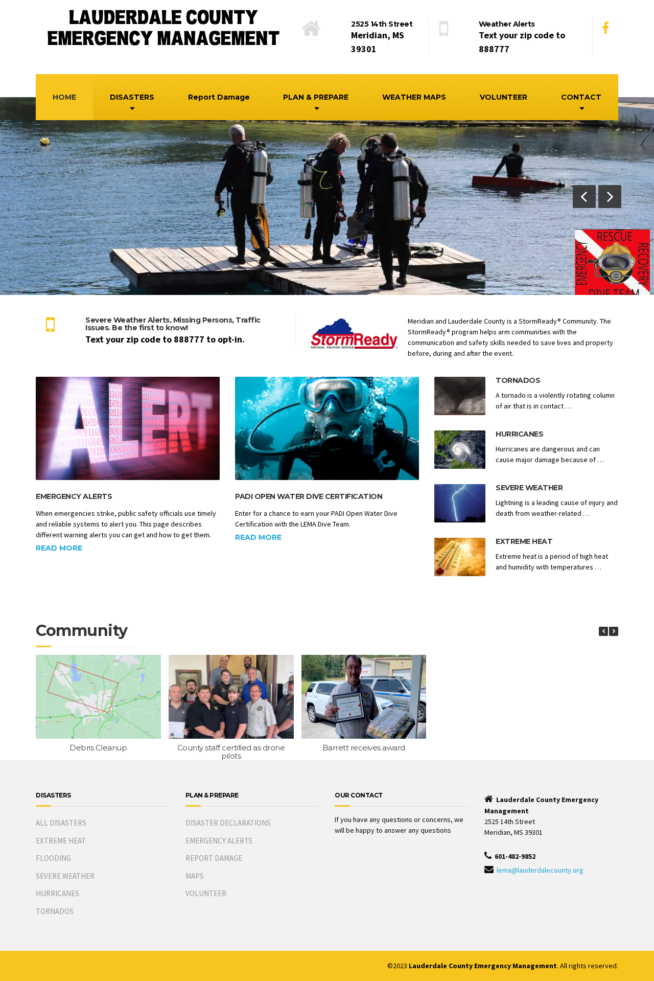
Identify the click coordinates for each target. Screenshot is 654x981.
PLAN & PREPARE (315, 97)
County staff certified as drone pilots (231, 752)
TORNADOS (55, 911)
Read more (59, 548)
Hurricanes (519, 434)
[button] (584, 196)
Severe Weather (529, 487)
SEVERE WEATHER (65, 876)
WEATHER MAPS (414, 97)
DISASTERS (132, 97)
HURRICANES (57, 893)
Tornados (518, 380)
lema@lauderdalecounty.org (540, 870)
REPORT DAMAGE (213, 858)
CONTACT (581, 97)
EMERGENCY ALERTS (218, 841)
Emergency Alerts (74, 496)
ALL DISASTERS (61, 823)
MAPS (194, 876)
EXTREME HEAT (61, 841)
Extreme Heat (524, 541)
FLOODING (53, 858)
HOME (64, 97)
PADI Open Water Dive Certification (308, 496)
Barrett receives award (363, 747)
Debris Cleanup (98, 747)
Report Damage (219, 97)
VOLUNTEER (503, 97)
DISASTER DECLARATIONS (228, 823)
